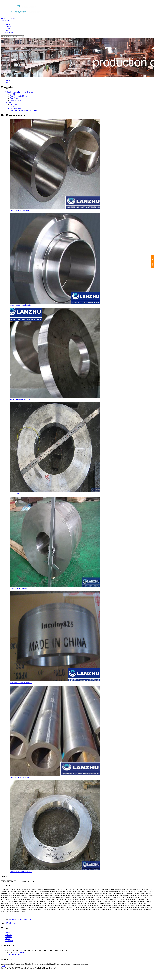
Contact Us (9, 32)
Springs (12, 106)
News (7, 30)
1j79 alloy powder (11, 923)
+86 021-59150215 (8, 18)
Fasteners (13, 104)
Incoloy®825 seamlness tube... (21, 683)
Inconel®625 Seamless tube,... (21, 872)
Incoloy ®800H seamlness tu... (21, 305)
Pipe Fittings (14, 98)
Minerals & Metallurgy (13, 108)
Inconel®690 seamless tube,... (20, 210)
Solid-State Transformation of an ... (20, 919)
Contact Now (5, 21)
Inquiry (3, 966)
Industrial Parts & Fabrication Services (19, 92)
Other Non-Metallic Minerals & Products (24, 110)
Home (7, 24)
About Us (8, 26)
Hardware (9, 102)
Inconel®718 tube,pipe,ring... (20, 777)
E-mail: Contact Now (13, 954)
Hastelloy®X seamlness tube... (21, 494)
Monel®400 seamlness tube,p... (21, 399)
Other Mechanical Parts (18, 96)
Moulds (12, 94)
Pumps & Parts (15, 100)
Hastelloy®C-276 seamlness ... (21, 588)
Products (8, 28)
